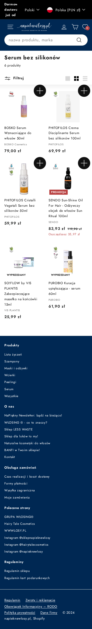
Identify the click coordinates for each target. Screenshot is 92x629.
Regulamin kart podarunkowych (27, 578)
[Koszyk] (75, 26)
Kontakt (9, 457)
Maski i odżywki (16, 368)
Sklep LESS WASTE (18, 429)
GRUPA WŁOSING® (19, 517)
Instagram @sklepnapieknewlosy (27, 537)
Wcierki (9, 375)
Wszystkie (11, 396)
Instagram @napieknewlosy (23, 551)
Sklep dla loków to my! (21, 436)
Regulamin (12, 600)
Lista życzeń (13, 354)
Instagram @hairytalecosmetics (26, 544)
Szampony (11, 361)
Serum (8, 389)
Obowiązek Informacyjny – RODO (30, 606)
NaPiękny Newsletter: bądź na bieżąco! (33, 415)
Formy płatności (16, 483)
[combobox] (46, 40)
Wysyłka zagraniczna (19, 490)
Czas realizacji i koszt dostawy (27, 476)
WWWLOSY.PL (15, 530)
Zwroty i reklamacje (40, 600)
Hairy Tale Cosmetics (19, 523)
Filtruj (18, 78)
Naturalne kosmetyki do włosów (27, 443)
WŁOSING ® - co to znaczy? (25, 422)
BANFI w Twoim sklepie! (22, 450)
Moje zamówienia (17, 497)
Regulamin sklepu (17, 571)
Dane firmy (48, 612)
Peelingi (10, 382)
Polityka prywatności (19, 612)
